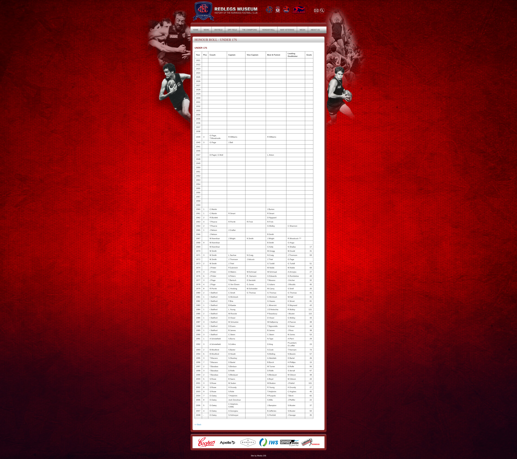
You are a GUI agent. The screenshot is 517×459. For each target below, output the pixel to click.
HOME (195, 30)
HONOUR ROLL (268, 30)
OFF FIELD (232, 30)
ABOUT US (315, 30)
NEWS (206, 30)
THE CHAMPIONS (249, 30)
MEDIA (302, 30)
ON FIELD (218, 30)
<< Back (198, 425)
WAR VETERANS (287, 30)
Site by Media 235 (258, 456)
